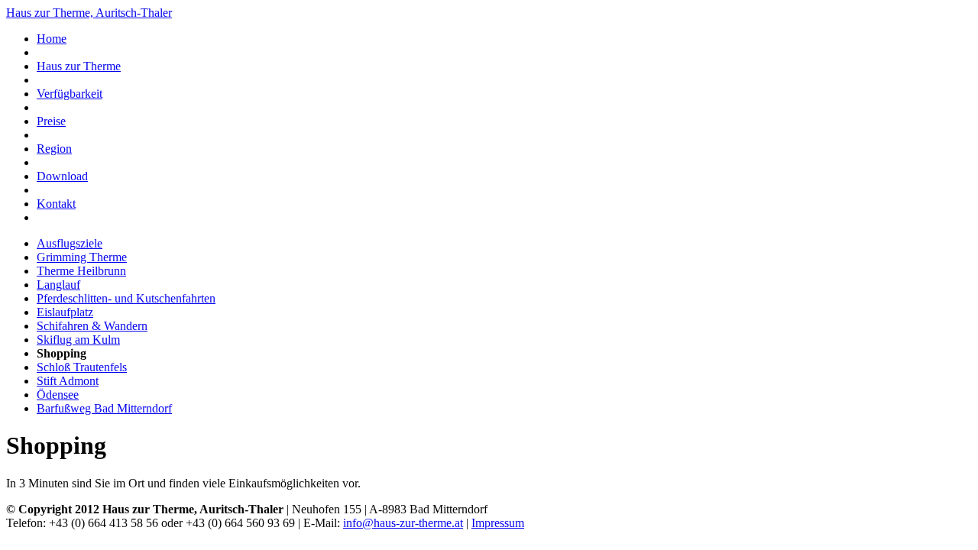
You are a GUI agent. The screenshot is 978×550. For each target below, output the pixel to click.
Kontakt (56, 203)
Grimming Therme (82, 257)
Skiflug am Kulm (78, 339)
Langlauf (58, 284)
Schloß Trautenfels (82, 367)
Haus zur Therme (79, 66)
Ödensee (58, 394)
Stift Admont (68, 380)
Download (62, 176)
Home (51, 38)
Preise (51, 121)
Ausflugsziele (69, 243)
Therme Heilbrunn (81, 270)
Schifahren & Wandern (92, 325)
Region (54, 148)
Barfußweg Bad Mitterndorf (104, 408)
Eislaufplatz (65, 312)
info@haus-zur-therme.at (403, 522)
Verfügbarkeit (69, 93)
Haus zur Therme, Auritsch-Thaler (89, 12)
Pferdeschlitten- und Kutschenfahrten (126, 298)
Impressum (497, 522)
